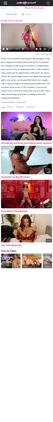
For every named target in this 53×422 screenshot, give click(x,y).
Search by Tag (11, 14)
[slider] (10, 49)
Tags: (3, 107)
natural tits (30, 107)
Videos (16, 8)
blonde (10, 107)
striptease (20, 107)
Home (3, 8)
